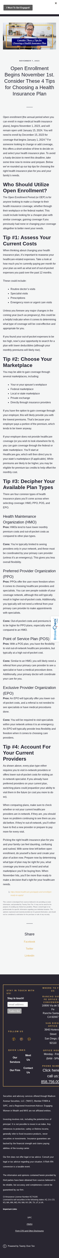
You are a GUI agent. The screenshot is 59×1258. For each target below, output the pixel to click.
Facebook (29, 941)
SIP (28, 1217)
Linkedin (29, 955)
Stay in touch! (15, 998)
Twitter (29, 948)
